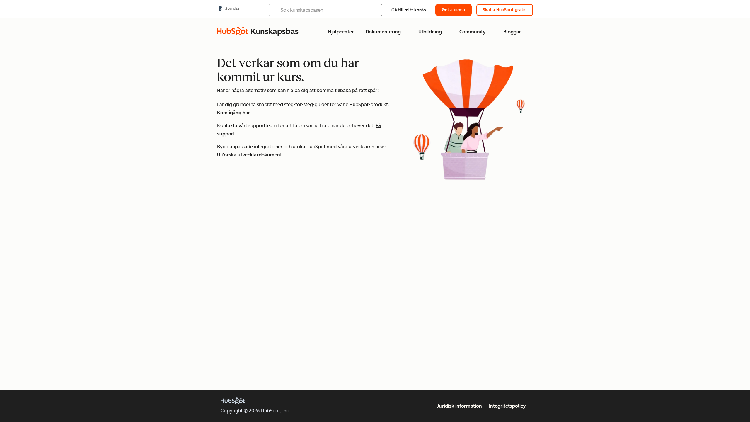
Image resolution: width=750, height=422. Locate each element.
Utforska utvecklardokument (249, 155)
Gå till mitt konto (408, 10)
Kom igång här (233, 112)
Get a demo (453, 9)
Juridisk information (459, 406)
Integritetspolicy (507, 406)
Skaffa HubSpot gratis (504, 9)
